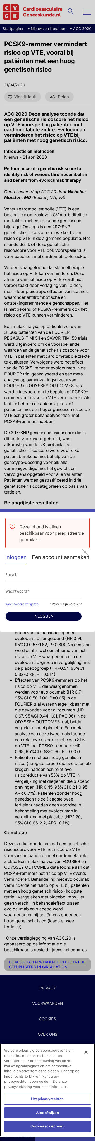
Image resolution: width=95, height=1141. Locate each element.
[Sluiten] (86, 1052)
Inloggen (16, 557)
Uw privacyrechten (47, 1099)
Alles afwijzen (47, 1112)
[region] (47, 1090)
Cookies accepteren (47, 1126)
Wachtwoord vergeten (22, 604)
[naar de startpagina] (85, 552)
